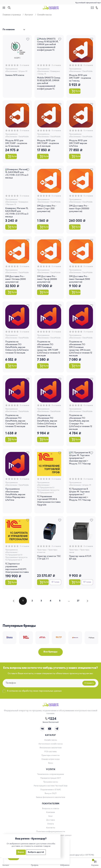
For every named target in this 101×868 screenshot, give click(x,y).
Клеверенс (55, 71)
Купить (78, 91)
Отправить (89, 683)
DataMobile (87, 71)
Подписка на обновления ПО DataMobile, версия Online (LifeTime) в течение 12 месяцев (47, 421)
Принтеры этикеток (50, 755)
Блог (50, 816)
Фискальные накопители (51, 748)
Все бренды (50, 652)
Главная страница (12, 15)
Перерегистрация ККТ (50, 778)
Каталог (29, 15)
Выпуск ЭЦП (50, 794)
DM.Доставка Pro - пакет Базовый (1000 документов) (79, 279)
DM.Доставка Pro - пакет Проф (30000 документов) (47, 279)
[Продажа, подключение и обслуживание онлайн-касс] (51, 8)
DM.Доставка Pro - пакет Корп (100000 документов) (79, 209)
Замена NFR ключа (14, 75)
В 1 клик (55, 582)
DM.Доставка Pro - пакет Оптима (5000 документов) (15, 279)
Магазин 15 (11, 205)
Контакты (50, 828)
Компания (50, 812)
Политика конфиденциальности (50, 832)
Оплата (50, 824)
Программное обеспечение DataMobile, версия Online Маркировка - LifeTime (15, 494)
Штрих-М (23, 71)
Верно (21, 852)
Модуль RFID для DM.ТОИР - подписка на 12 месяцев (16, 143)
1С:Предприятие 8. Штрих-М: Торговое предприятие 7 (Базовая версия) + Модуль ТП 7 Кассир (80, 494)
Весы (50, 763)
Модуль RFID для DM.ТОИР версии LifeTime (78, 143)
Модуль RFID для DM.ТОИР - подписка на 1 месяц (80, 78)
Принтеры (41, 550)
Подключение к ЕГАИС (50, 790)
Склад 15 (42, 74)
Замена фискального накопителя (50, 797)
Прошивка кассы (50, 782)
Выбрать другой (36, 852)
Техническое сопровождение (50, 774)
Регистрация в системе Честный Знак (50, 786)
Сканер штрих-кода (50, 759)
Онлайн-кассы (50, 740)
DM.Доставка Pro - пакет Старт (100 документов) (47, 209)
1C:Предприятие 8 (45, 488)
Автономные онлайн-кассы (50, 744)
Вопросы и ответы (50, 809)
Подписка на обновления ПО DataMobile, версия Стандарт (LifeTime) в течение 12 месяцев (16, 421)
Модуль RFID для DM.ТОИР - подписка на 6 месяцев (48, 143)
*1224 (52, 719)
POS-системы (50, 752)
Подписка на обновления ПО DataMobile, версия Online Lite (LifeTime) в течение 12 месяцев (16, 347)
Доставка (50, 820)
